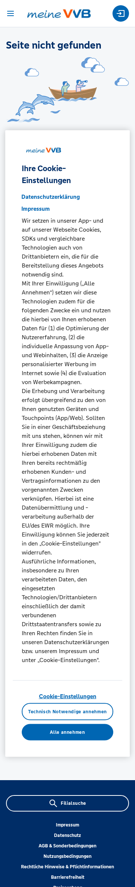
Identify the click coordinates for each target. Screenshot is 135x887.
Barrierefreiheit (67, 877)
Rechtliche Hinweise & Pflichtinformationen (67, 867)
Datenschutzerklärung (50, 196)
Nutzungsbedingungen (68, 856)
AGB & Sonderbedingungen (67, 846)
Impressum (67, 825)
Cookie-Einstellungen (67, 695)
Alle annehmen (67, 732)
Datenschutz (67, 835)
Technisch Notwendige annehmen (67, 711)
